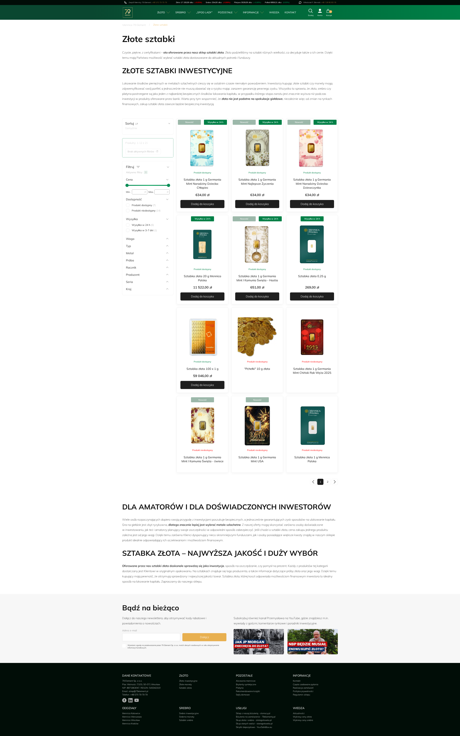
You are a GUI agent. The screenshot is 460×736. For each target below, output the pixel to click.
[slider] (127, 185)
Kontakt (290, 12)
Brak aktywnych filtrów (141, 151)
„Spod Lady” (204, 12)
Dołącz (204, 637)
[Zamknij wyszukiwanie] (432, 15)
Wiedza (274, 12)
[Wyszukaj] (423, 15)
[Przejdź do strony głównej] (127, 12)
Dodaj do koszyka (202, 204)
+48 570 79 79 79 (159, 2)
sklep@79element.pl (138, 691)
